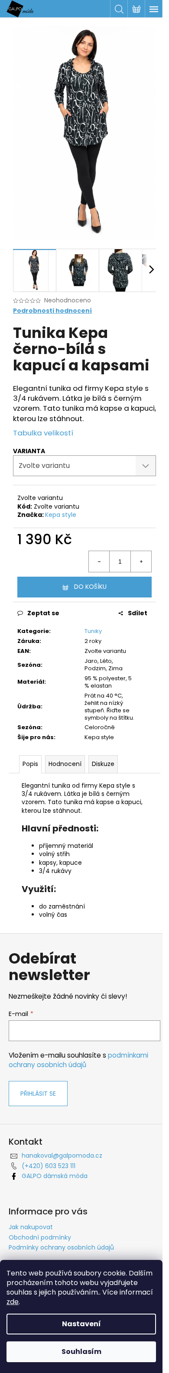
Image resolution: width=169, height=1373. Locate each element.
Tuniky (93, 631)
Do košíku (90, 586)
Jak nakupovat (31, 1227)
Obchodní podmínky (40, 1237)
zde (12, 1302)
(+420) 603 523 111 (48, 1166)
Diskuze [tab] (103, 764)
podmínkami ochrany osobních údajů (78, 1060)
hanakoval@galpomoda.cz (62, 1155)
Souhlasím (81, 1352)
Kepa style (60, 514)
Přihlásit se (38, 1093)
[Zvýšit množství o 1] (140, 561)
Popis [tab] (30, 764)
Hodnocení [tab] (65, 764)
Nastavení (81, 1324)
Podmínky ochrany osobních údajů (61, 1247)
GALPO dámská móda (55, 1176)
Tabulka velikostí (43, 433)
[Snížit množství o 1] (99, 561)
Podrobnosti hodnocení (52, 311)
